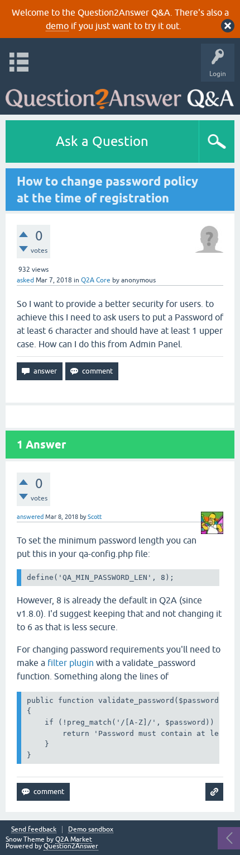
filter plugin (70, 663)
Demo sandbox (90, 829)
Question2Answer (71, 846)
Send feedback (33, 829)
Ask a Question (102, 141)
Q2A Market (73, 839)
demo (57, 26)
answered (30, 516)
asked (25, 280)
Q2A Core (96, 280)
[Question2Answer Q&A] (120, 95)
